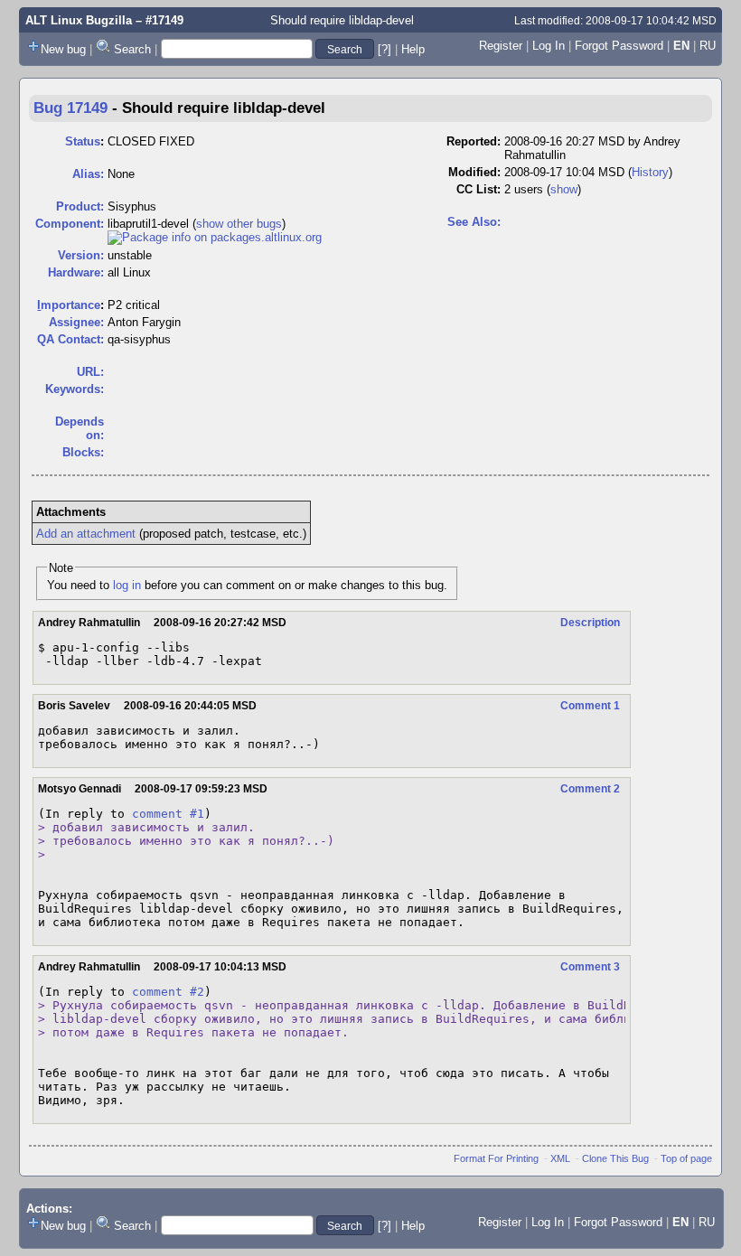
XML (560, 1158)
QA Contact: (70, 339)
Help (413, 49)
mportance (68, 305)
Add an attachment (86, 533)
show (563, 189)
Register (500, 45)
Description (590, 622)
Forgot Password (619, 45)
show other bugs (239, 223)
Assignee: (76, 322)
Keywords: (74, 389)
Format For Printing (496, 1158)
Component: (69, 223)
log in (127, 585)
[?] (384, 49)
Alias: (88, 174)
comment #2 (168, 991)
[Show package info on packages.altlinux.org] (215, 237)
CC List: (478, 189)
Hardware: (76, 272)
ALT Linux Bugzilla (78, 20)
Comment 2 (590, 789)
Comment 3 (590, 967)
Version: (81, 255)
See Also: (474, 222)
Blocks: (83, 452)
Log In (548, 45)
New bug (63, 49)
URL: (90, 372)
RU (707, 45)
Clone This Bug (615, 1158)
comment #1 (168, 813)
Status (82, 141)
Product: (80, 206)
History (650, 172)
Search (132, 49)
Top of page (686, 1158)
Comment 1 (590, 705)
